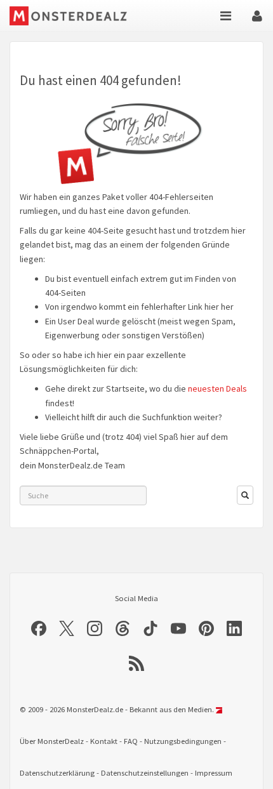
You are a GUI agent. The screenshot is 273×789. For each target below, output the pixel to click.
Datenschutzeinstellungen (145, 773)
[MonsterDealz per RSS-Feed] (136, 663)
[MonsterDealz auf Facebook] (39, 628)
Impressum (213, 773)
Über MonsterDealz (52, 741)
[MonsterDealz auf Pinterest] (206, 628)
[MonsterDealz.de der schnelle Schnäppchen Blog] (78, 15)
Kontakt (103, 741)
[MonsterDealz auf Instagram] (95, 628)
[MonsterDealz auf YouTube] (178, 628)
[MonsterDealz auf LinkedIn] (234, 628)
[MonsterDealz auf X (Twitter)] (67, 628)
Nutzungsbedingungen (183, 741)
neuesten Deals (217, 388)
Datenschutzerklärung (57, 773)
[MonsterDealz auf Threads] (122, 628)
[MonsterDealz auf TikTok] (150, 628)
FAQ (131, 741)
